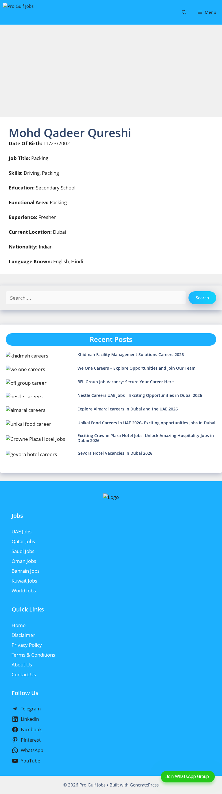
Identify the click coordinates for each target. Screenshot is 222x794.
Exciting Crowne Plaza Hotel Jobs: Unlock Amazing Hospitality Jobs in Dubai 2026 (145, 438)
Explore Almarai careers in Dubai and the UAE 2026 (127, 409)
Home (19, 625)
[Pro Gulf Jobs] (31, 12)
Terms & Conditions (33, 654)
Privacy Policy (27, 645)
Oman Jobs (24, 561)
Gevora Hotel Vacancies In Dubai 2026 (114, 453)
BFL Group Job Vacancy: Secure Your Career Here (125, 381)
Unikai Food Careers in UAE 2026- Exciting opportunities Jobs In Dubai (146, 422)
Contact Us (24, 674)
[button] (184, 12)
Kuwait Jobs (24, 580)
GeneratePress (144, 785)
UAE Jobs (22, 531)
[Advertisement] (111, 67)
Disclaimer (23, 635)
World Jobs (24, 590)
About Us (22, 664)
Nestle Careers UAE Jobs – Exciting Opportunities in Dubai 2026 (139, 395)
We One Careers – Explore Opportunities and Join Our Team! (137, 368)
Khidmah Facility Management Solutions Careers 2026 (130, 354)
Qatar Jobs (23, 541)
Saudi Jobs (23, 551)
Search (202, 298)
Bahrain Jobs (26, 571)
